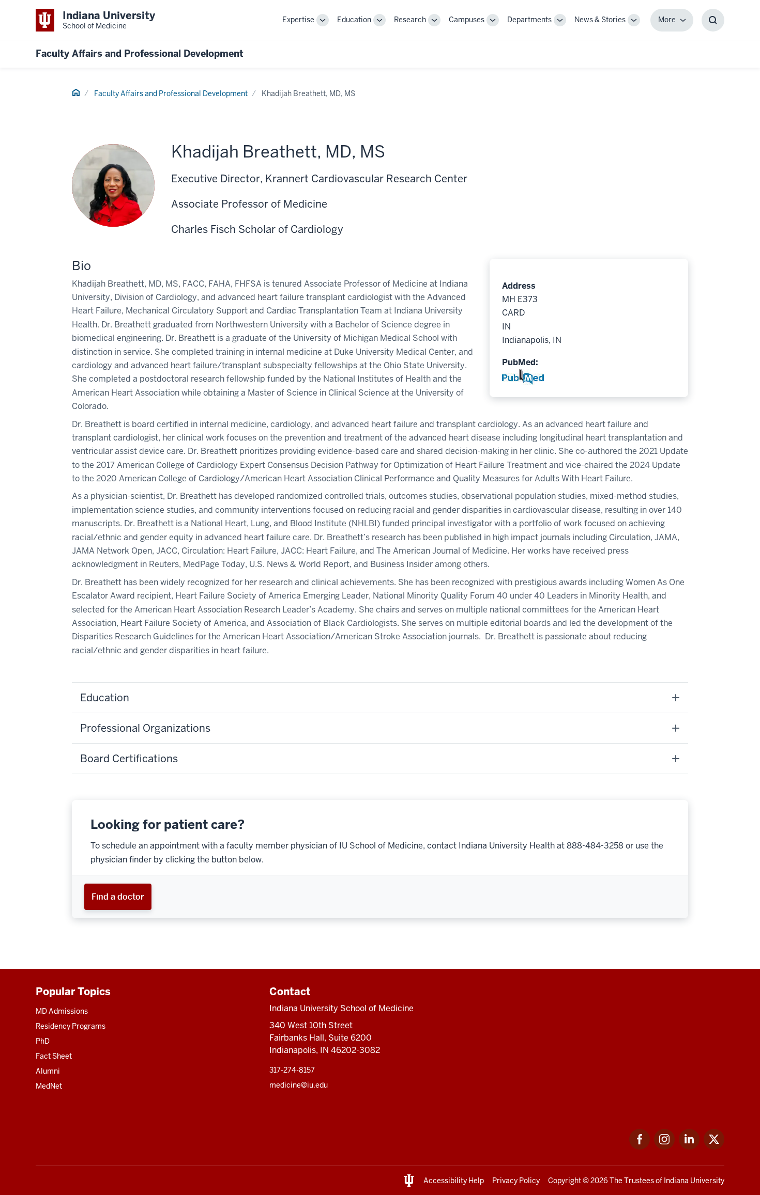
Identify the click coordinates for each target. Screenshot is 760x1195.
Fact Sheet (54, 1056)
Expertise (298, 19)
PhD (43, 1041)
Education (354, 19)
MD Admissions (62, 1011)
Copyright (564, 1180)
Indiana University (694, 1180)
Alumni (48, 1071)
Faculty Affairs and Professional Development (140, 53)
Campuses (466, 19)
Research (410, 19)
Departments (529, 19)
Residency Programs (70, 1026)
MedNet (49, 1086)
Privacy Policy (516, 1180)
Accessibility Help (453, 1180)
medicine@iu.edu (298, 1085)
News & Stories (600, 19)
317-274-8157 (292, 1070)
